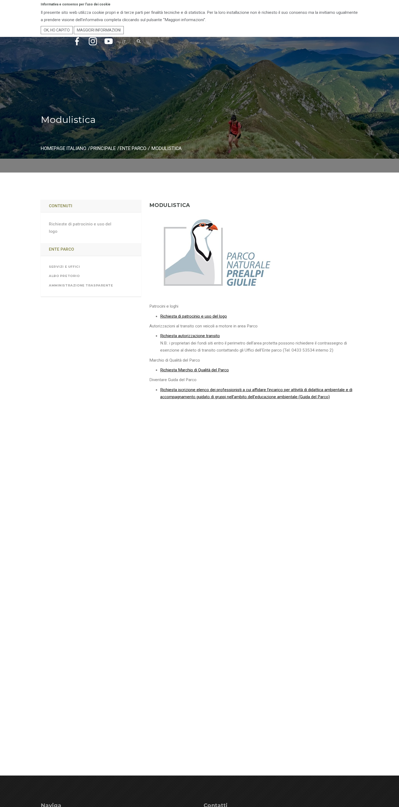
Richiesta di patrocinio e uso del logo (193, 316)
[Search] (139, 47)
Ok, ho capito (57, 30)
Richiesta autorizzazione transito (190, 335)
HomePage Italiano (63, 148)
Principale (103, 148)
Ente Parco (133, 148)
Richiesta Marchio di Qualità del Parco (194, 370)
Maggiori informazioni (99, 30)
